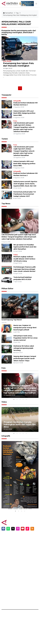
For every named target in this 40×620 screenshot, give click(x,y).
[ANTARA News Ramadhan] (13, 522)
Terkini (5, 139)
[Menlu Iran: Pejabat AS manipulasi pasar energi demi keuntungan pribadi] (7, 328)
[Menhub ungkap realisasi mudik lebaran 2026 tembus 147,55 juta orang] (7, 258)
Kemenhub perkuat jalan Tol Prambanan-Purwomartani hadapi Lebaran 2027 (24, 194)
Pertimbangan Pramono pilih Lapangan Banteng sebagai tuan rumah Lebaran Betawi (24, 269)
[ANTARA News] (10, 3)
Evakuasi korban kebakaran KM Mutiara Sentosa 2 (20, 503)
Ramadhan (9, 13)
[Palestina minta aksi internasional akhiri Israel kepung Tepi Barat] (20, 306)
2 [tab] (17, 399)
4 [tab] (23, 399)
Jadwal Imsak (27, 561)
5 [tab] (26, 399)
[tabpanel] (20, 385)
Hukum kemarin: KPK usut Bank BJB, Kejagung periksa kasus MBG (24, 113)
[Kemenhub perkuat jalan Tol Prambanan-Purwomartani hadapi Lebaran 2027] (7, 195)
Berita (24, 535)
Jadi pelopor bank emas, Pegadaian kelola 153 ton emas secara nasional (25, 338)
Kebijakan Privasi (28, 584)
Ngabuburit (26, 539)
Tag (17, 13)
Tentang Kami (27, 591)
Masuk (24, 573)
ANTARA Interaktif (9, 573)
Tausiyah (25, 553)
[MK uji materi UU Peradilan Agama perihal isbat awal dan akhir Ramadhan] (7, 248)
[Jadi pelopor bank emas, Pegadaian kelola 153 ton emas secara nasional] (7, 339)
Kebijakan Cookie (28, 588)
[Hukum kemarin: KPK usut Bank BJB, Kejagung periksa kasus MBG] (7, 114)
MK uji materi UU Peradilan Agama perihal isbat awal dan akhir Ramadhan (24, 247)
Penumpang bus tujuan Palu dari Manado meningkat (18, 64)
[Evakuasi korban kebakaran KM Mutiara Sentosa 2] (7, 104)
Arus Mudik (7, 61)
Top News (6, 204)
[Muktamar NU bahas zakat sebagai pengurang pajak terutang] (7, 349)
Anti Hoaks (6, 570)
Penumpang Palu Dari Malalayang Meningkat (20, 15)
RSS (23, 602)
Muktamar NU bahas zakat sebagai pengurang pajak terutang (23, 348)
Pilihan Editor (7, 289)
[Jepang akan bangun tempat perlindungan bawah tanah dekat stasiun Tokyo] (7, 359)
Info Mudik (26, 546)
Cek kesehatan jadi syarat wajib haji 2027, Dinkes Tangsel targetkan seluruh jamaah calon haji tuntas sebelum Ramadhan (23, 127)
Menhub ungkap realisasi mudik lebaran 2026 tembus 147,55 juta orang (24, 259)
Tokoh (24, 550)
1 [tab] (14, 399)
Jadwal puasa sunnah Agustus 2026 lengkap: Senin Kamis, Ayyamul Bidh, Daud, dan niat (25, 184)
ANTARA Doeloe (8, 580)
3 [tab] (20, 399)
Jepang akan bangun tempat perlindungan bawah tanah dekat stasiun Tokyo (24, 358)
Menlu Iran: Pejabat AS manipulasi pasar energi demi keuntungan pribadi (24, 327)
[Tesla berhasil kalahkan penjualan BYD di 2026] (7, 280)
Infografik (17, 101)
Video (15, 255)
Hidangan (25, 543)
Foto (15, 121)
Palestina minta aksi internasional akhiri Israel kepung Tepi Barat (18, 319)
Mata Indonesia (8, 577)
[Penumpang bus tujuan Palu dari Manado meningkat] (19, 48)
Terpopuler (6, 95)
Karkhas (5, 566)
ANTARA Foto (27, 606)
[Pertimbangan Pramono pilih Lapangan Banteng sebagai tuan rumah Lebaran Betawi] (7, 270)
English (24, 557)
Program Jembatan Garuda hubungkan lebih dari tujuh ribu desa (20, 424)
